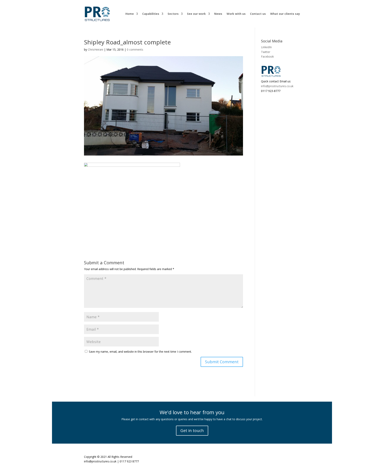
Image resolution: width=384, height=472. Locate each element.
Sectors (173, 14)
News (218, 14)
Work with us (236, 14)
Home (129, 14)
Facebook (267, 56)
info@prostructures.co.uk (277, 86)
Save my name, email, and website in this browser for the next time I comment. (140, 351)
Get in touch (192, 430)
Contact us (258, 14)
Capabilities (150, 14)
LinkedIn (266, 47)
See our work (196, 14)
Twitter (265, 52)
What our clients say (285, 14)
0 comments (135, 49)
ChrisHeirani (95, 49)
